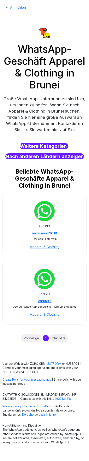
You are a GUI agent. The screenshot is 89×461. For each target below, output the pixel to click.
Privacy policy (12, 406)
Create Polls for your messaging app (26, 379)
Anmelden (18, 7)
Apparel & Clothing (44, 247)
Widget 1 (45, 301)
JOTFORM (54, 363)
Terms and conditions (38, 406)
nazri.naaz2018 (44, 233)
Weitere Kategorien (44, 146)
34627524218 (62, 398)
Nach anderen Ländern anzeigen (44, 156)
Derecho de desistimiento (39, 414)
